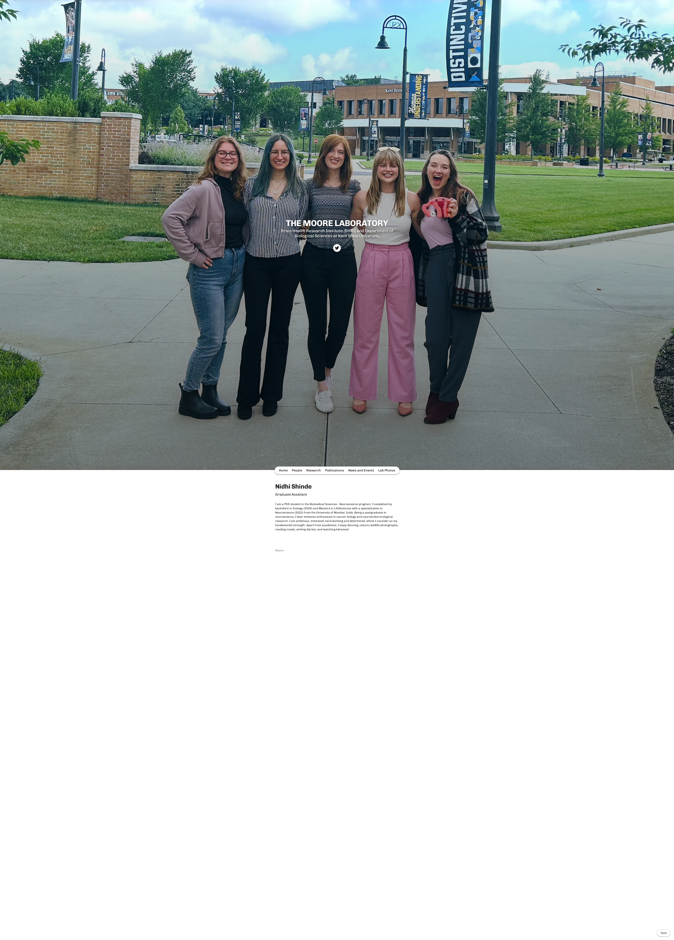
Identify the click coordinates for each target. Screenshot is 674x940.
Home (283, 470)
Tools (663, 933)
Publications (334, 470)
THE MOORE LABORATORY (337, 223)
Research (313, 470)
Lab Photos (386, 470)
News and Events (361, 470)
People (297, 470)
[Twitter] (337, 248)
